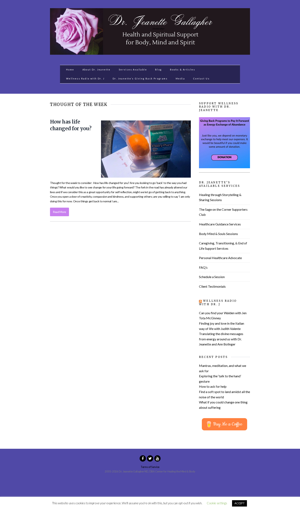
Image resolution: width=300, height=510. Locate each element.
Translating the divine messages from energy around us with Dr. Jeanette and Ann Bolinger (221, 339)
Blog (158, 69)
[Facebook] (142, 458)
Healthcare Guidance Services (220, 224)
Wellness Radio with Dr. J (85, 78)
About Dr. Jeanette (96, 69)
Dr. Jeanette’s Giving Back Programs (140, 78)
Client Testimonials (212, 286)
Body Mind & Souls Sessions (218, 234)
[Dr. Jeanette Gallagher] (150, 52)
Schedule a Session (212, 277)
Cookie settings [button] (217, 503)
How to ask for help (213, 386)
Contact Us (201, 78)
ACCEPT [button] (239, 503)
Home (70, 69)
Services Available (133, 69)
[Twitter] (150, 458)
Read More (59, 212)
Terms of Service (150, 467)
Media (180, 78)
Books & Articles (182, 69)
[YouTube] (157, 458)
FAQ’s (203, 267)
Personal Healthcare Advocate (220, 258)
